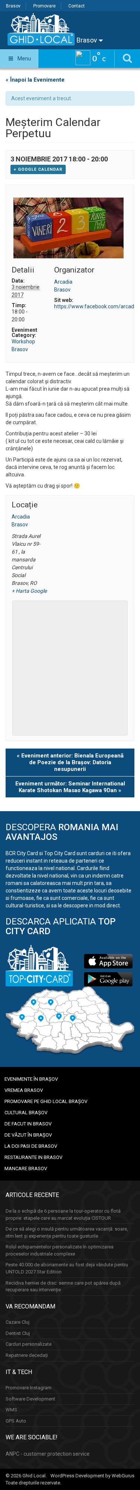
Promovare (44, 6)
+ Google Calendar (38, 169)
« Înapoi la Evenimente (35, 79)
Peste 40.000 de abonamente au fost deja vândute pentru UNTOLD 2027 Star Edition (67, 1268)
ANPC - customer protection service (48, 1454)
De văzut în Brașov (28, 1135)
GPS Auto (16, 1421)
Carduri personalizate (29, 1344)
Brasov (13, 6)
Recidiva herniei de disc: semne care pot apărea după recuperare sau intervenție (63, 1286)
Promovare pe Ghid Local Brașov (45, 1101)
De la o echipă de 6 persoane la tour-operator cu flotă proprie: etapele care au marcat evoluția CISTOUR (63, 1214)
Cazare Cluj (17, 1322)
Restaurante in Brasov (33, 1157)
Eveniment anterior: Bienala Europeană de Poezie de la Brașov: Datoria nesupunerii (70, 762)
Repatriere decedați (27, 1355)
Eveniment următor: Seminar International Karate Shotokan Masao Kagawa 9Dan (70, 787)
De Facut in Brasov (28, 1124)
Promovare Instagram (29, 1387)
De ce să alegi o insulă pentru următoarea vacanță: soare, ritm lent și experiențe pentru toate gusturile (67, 1232)
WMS (11, 1409)
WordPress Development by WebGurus (92, 1475)
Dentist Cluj (18, 1333)
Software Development (30, 1399)
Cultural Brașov (25, 1112)
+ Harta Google (27, 591)
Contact (76, 6)
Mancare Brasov (25, 1168)
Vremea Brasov (23, 1090)
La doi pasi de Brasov (30, 1146)
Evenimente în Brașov (31, 1079)
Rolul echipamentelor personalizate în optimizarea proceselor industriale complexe (59, 1250)
